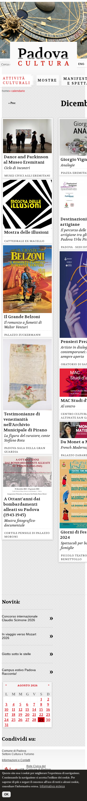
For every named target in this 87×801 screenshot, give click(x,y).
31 (6, 724)
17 (6, 714)
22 (41, 714)
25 (13, 719)
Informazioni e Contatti (16, 760)
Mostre (47, 80)
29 (41, 719)
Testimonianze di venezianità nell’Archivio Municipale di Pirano (25, 422)
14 (34, 709)
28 (34, 719)
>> (51, 618)
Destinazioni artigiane (73, 221)
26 (20, 719)
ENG (81, 64)
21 (34, 714)
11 (13, 709)
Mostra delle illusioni (26, 232)
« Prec (12, 103)
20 (27, 714)
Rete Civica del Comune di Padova (38, 768)
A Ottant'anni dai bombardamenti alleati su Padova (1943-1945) (21, 507)
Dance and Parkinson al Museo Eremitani (25, 159)
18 (13, 714)
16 (48, 709)
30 (48, 719)
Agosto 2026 (27, 685)
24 (6, 719)
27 (27, 719)
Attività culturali (16, 80)
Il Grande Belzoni (22, 317)
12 (20, 709)
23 (48, 714)
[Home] (43, 68)
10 (6, 709)
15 (41, 709)
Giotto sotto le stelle (16, 654)
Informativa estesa (52, 786)
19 (20, 714)
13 (27, 709)
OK (6, 794)
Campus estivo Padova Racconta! (19, 671)
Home (5, 91)
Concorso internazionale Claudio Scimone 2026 (20, 618)
